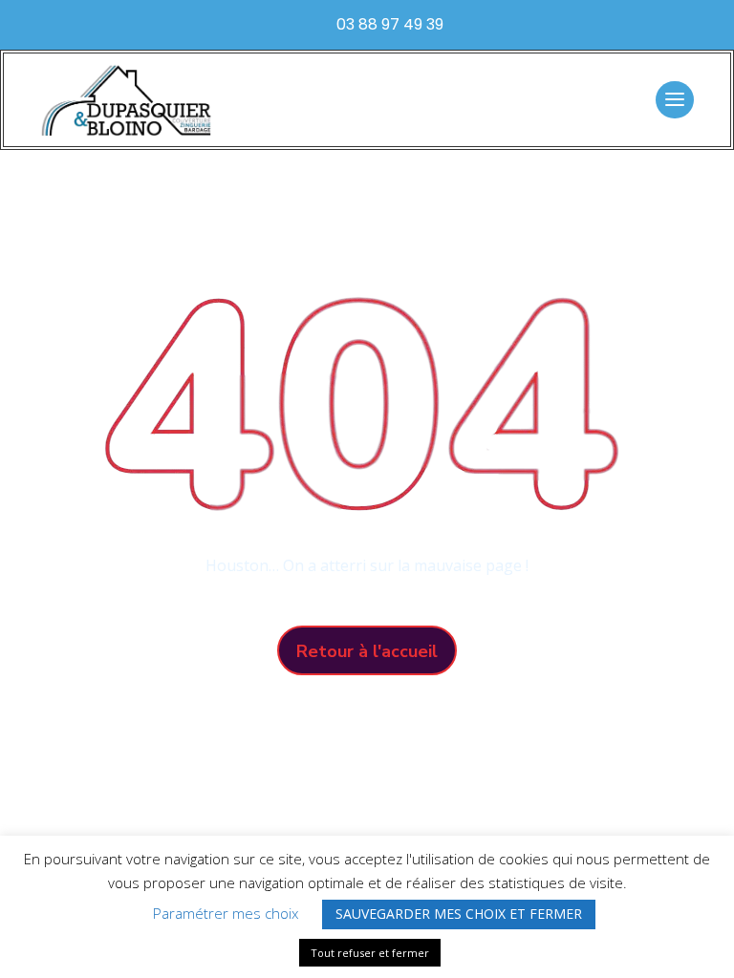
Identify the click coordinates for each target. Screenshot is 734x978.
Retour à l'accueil (367, 651)
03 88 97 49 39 (389, 24)
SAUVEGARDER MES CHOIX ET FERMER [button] (458, 913)
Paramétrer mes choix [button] (225, 913)
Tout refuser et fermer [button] (370, 953)
